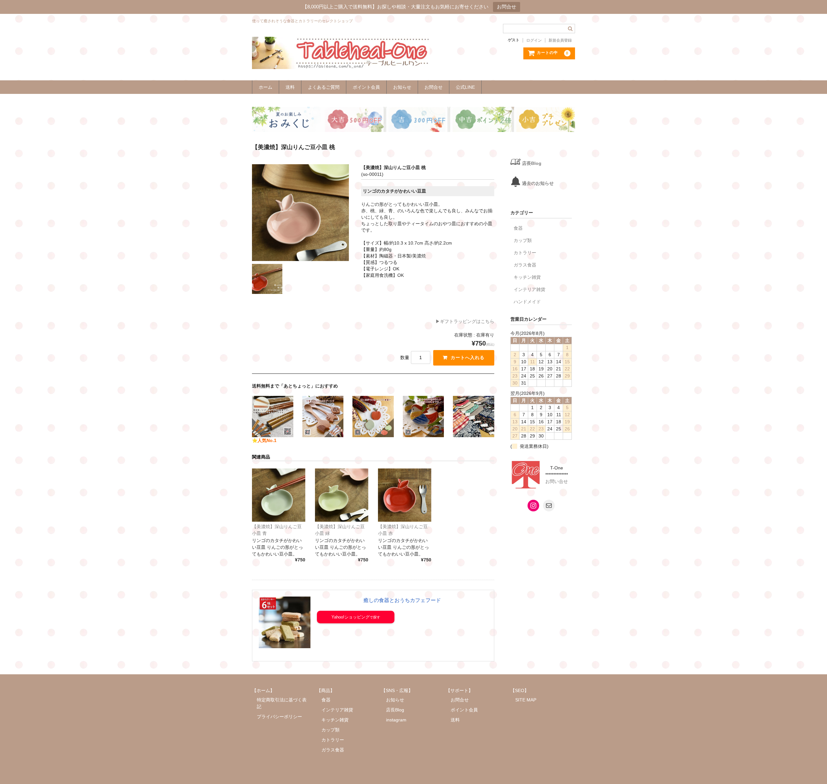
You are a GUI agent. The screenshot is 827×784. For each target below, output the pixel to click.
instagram (396, 719)
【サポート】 (459, 690)
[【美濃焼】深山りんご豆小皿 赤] (404, 495)
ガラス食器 (525, 264)
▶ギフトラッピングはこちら (464, 321)
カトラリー (525, 252)
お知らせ (402, 87)
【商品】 (326, 690)
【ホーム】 (263, 690)
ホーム (265, 87)
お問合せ (506, 6)
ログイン (534, 40)
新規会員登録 (560, 40)
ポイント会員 (366, 87)
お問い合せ (556, 481)
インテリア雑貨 (529, 289)
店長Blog (531, 163)
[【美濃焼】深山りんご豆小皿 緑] (341, 495)
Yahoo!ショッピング (350, 617)
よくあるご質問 (324, 87)
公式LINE (465, 87)
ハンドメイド (527, 301)
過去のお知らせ (538, 183)
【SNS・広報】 (397, 690)
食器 (518, 228)
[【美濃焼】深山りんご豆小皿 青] (278, 495)
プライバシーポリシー (279, 716)
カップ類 (523, 240)
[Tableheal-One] (341, 62)
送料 (290, 87)
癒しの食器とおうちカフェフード (402, 600)
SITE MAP (525, 699)
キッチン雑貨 (527, 277)
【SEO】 (519, 690)
